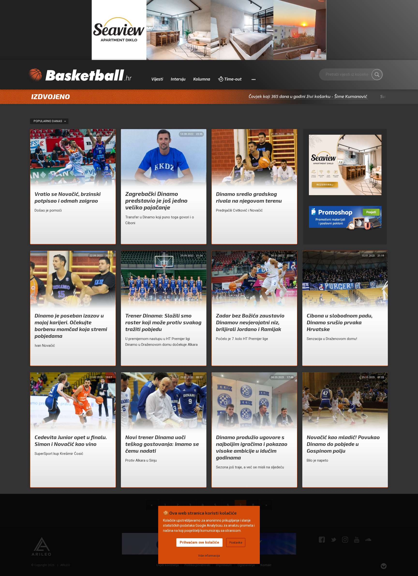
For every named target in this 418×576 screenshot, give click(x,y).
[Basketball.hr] (80, 75)
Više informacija (209, 555)
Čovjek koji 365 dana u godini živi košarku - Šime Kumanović (275, 96)
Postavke (235, 542)
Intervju (178, 78)
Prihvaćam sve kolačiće (199, 542)
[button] (253, 79)
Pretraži (377, 74)
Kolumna (201, 78)
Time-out (233, 78)
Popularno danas (48, 121)
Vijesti (157, 78)
